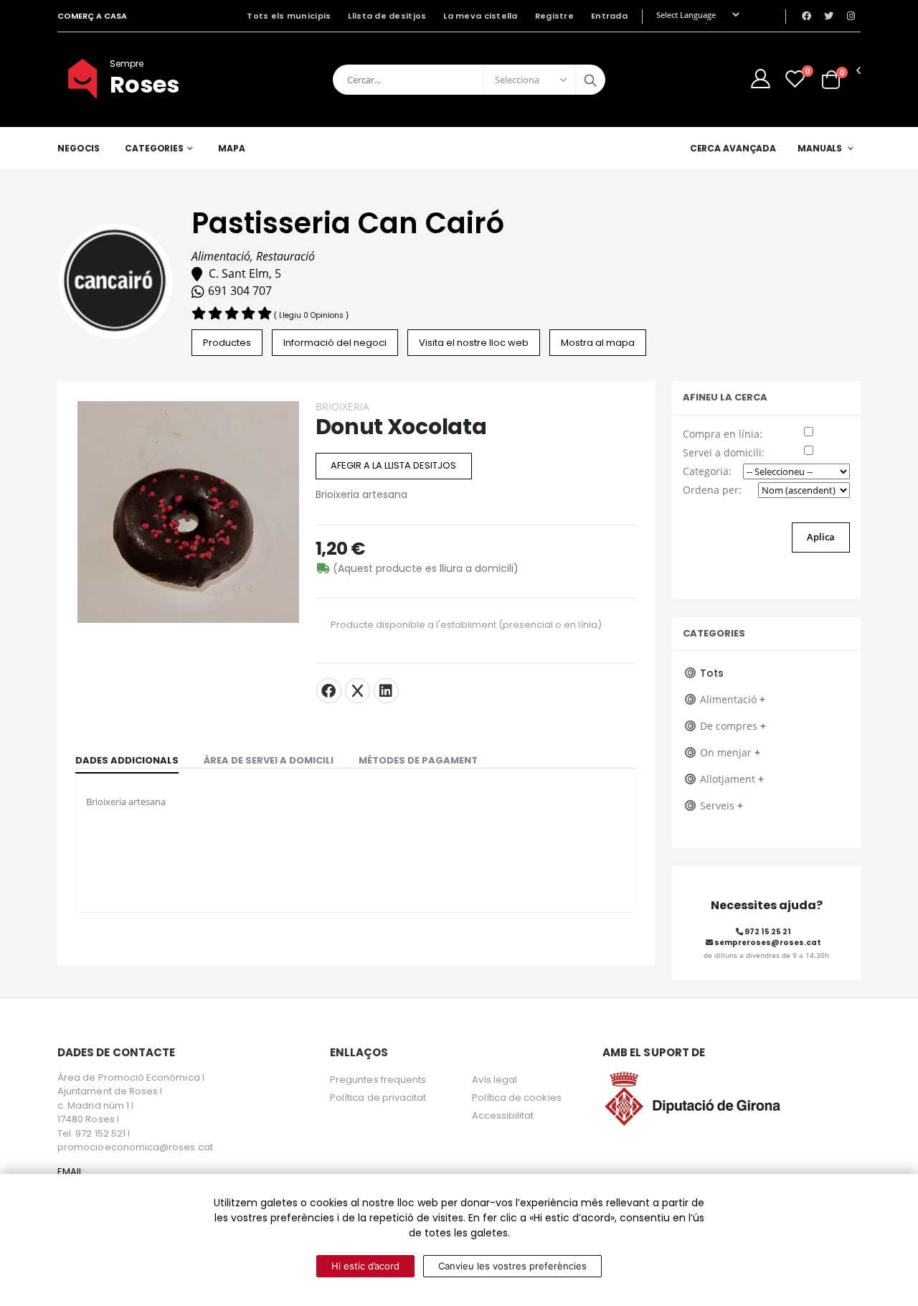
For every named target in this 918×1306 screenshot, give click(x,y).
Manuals (820, 148)
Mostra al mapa (598, 342)
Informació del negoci (335, 342)
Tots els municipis (289, 16)
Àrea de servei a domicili (268, 760)
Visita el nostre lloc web (474, 342)
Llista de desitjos (387, 16)
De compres (733, 726)
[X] (357, 690)
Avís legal (495, 1079)
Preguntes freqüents (378, 1079)
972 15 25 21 (767, 931)
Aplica (821, 536)
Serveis (721, 805)
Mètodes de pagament (418, 760)
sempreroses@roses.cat (767, 942)
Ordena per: (712, 490)
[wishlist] (795, 78)
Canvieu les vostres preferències (512, 1266)
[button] (831, 79)
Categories (154, 148)
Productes (227, 342)
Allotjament (732, 779)
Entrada (609, 16)
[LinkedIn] (386, 690)
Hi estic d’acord (365, 1266)
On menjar (730, 752)
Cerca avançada (733, 148)
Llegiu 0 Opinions (312, 315)
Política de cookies (517, 1097)
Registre (554, 16)
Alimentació (732, 699)
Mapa (231, 148)
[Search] (590, 80)
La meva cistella (480, 16)
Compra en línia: (722, 434)
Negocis (78, 148)
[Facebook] (328, 690)
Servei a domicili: (724, 452)
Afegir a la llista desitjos (393, 465)
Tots (712, 673)
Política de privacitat (378, 1097)
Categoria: (707, 471)
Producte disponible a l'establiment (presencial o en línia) (466, 624)
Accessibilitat (503, 1115)
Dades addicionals (127, 760)
